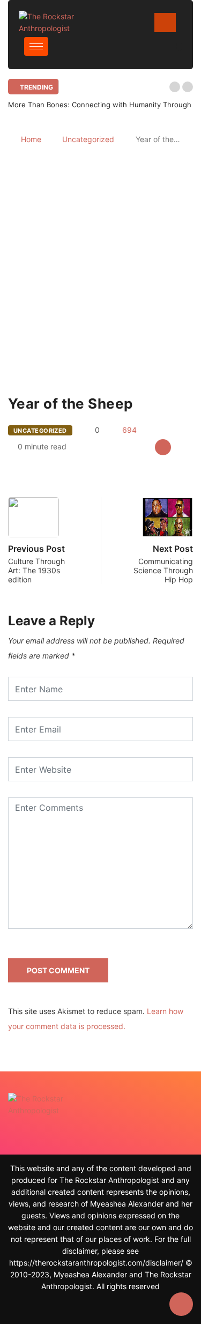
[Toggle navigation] (165, 22)
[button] (174, 87)
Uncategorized (88, 139)
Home (31, 139)
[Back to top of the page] (181, 1304)
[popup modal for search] (179, 46)
